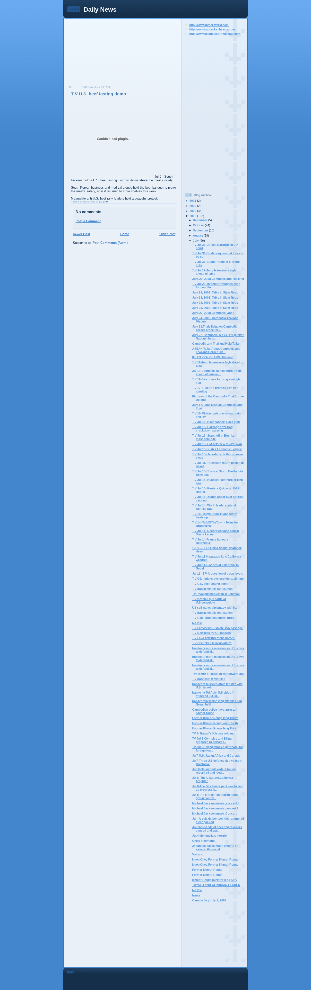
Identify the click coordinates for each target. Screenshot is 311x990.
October (199, 225)
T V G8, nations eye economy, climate (218, 578)
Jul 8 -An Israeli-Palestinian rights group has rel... (215, 796)
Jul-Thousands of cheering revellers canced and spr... (217, 828)
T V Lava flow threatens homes (213, 638)
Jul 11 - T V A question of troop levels (217, 573)
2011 (193, 200)
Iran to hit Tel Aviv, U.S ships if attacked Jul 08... (212, 694)
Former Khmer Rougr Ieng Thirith (215, 723)
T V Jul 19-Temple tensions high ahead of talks (214, 272)
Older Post (167, 234)
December (200, 220)
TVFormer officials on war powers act (218, 673)
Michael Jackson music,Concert (214, 813)
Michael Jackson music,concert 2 (215, 808)
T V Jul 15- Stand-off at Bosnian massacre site (213, 437)
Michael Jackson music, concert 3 (215, 803)
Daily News (100, 9)
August (198, 235)
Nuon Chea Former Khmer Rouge (215, 859)
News (196, 895)
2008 (193, 216)
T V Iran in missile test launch (212, 588)
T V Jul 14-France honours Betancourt (210, 541)
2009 (193, 210)
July (196, 240)
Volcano (197, 854)
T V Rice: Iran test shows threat (213, 617)
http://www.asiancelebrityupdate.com (214, 33)
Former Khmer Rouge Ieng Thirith (215, 718)
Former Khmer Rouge (207, 869)
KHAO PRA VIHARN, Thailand (212, 357)
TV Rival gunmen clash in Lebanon (216, 594)
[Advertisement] (102, 54)
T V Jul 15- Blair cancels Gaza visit (216, 421)
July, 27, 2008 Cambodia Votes (213, 312)
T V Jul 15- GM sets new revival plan (217, 444)
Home (124, 234)
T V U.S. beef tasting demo (98, 94)
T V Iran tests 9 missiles (208, 678)
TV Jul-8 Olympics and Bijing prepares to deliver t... (212, 740)
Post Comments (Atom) (110, 243)
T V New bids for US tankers (211, 632)
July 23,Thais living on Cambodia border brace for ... (214, 328)
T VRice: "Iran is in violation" (212, 643)
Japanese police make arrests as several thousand (215, 847)
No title (197, 622)
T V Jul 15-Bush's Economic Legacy (217, 449)
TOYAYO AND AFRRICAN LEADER (216, 885)
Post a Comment (88, 221)
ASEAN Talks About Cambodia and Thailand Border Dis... (216, 350)
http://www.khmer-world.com (209, 25)
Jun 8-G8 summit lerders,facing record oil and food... (214, 771)
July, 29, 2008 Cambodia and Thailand (218, 278)
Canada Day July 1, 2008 (209, 900)
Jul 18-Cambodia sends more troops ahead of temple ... (217, 372)
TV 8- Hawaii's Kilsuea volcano (213, 733)
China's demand (203, 840)
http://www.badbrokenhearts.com (212, 29)
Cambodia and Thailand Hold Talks (216, 343)
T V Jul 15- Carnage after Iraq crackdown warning (212, 428)
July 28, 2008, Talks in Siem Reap (215, 292)
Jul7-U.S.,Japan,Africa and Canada (216, 755)
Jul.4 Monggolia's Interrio (209, 835)
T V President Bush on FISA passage (217, 628)
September (201, 230)
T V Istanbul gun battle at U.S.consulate (209, 600)
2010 (193, 205)
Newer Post (81, 234)
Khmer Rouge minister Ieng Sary (214, 879)
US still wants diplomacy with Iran (215, 607)
